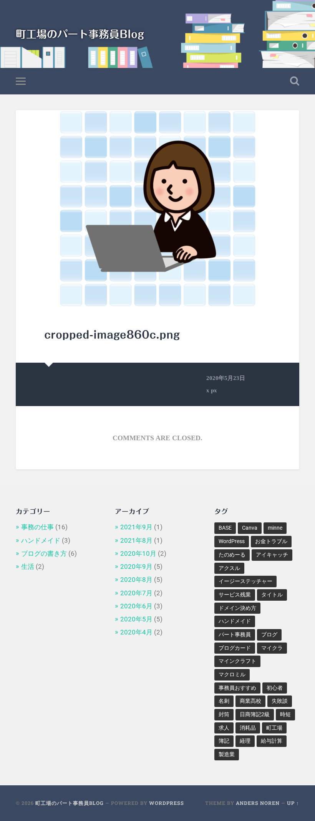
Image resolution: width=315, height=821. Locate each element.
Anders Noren (258, 803)
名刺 (224, 701)
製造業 (227, 754)
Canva (249, 528)
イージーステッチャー (245, 581)
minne (275, 528)
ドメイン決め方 (237, 608)
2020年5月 (136, 619)
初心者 (275, 688)
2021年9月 (136, 527)
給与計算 (271, 741)
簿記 (224, 741)
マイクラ (272, 648)
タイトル (272, 594)
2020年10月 (138, 553)
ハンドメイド (40, 540)
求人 (224, 728)
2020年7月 (136, 593)
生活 (27, 566)
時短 (285, 714)
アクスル (229, 568)
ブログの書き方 (44, 553)
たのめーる (232, 555)
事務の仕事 (37, 527)
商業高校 (250, 701)
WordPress (232, 541)
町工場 (274, 728)
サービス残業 (235, 594)
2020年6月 (136, 606)
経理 (245, 741)
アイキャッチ (272, 555)
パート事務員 (235, 634)
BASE (225, 528)
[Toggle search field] (294, 81)
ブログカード (235, 648)
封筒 (224, 714)
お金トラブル (271, 541)
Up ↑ (293, 803)
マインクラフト (237, 661)
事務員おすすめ (237, 688)
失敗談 (280, 701)
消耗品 (248, 728)
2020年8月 (136, 579)
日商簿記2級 (255, 714)
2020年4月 (136, 632)
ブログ (269, 634)
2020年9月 (136, 566)
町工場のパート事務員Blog (80, 34)
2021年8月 (136, 540)
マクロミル (232, 674)
